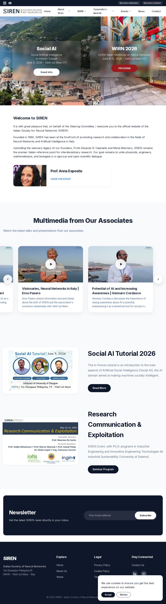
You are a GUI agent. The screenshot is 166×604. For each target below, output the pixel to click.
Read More (99, 388)
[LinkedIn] (4, 3)
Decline (123, 594)
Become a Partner (152, 3)
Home (47, 11)
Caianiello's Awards (103, 11)
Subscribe (145, 515)
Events (126, 11)
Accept (108, 594)
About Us (61, 571)
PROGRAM (124, 68)
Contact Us (138, 565)
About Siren (64, 11)
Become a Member (129, 3)
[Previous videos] (7, 279)
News (141, 11)
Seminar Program (103, 469)
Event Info (46, 72)
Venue (59, 576)
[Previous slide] (7, 61)
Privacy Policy (102, 565)
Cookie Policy (102, 571)
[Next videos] (158, 279)
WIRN (81, 11)
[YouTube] (10, 3)
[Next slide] (159, 61)
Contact (156, 11)
